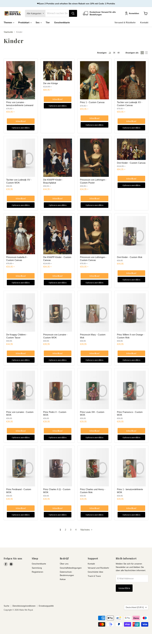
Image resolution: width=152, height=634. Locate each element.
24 (110, 53)
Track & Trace (94, 576)
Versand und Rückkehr (98, 568)
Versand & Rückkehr (125, 22)
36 (114, 53)
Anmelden (134, 13)
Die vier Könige (50, 83)
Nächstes (85, 529)
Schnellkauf (21, 121)
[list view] (146, 53)
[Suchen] (73, 13)
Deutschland (135, 607)
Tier (48, 22)
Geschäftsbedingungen (71, 568)
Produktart (24, 22)
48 (118, 53)
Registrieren (37, 572)
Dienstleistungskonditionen (23, 606)
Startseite (8, 32)
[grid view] (142, 53)
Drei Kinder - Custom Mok (129, 257)
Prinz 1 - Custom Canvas (92, 102)
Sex (38, 22)
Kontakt (144, 22)
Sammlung (37, 568)
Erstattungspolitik (46, 606)
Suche (6, 606)
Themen (8, 22)
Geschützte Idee (95, 572)
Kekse (63, 579)
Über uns (64, 564)
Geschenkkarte (62, 22)
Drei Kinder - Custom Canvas (131, 163)
